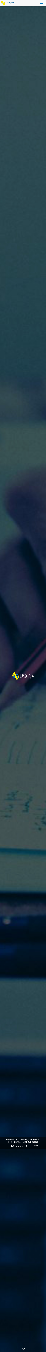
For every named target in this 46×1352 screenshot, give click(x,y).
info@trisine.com (16, 1146)
